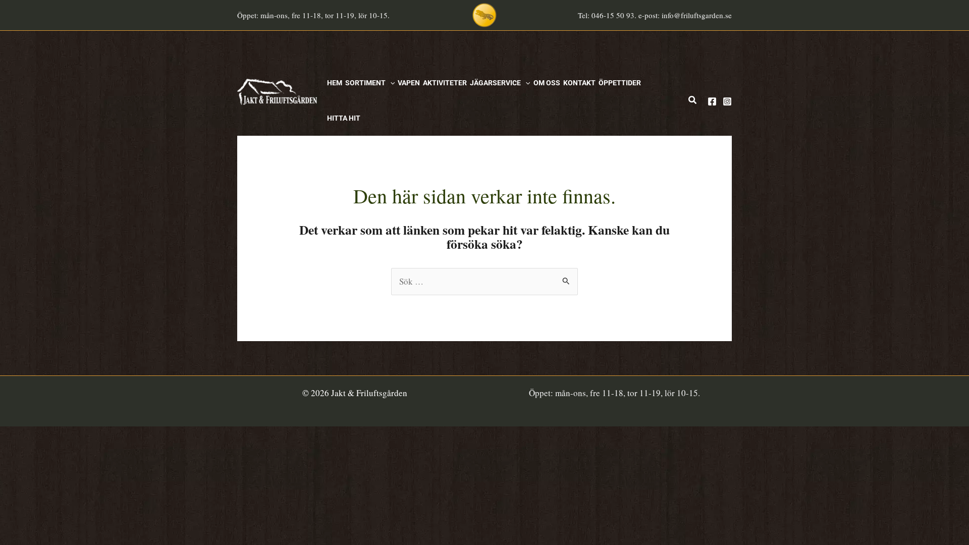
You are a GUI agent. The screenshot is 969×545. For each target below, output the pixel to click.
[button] (390, 82)
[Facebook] (712, 101)
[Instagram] (727, 101)
